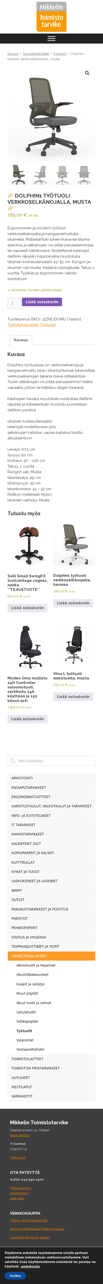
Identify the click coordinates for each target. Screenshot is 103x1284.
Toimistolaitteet (27, 1058)
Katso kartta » (20, 1135)
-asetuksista (30, 1266)
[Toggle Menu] (52, 38)
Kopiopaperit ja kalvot (33, 852)
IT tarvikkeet (24, 824)
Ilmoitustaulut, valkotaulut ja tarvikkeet (52, 806)
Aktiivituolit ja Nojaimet (36, 965)
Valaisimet (25, 1040)
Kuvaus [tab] (21, 340)
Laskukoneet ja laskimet (35, 880)
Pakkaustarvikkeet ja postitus (40, 909)
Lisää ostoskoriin (42, 302)
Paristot (20, 918)
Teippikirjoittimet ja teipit (35, 946)
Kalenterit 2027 (26, 843)
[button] (87, 73)
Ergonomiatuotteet (31, 796)
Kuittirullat (23, 862)
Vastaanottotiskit (30, 1049)
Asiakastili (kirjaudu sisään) (30, 1237)
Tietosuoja (18, 1157)
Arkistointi (22, 778)
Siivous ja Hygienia (29, 937)
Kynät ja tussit (26, 871)
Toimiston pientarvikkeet (36, 1068)
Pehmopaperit (25, 927)
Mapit (17, 890)
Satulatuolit (26, 1012)
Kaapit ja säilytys (30, 984)
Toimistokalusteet (35, 54)
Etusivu (13, 54)
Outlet (18, 899)
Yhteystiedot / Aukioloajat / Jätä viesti (21, 1193)
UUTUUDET (21, 1077)
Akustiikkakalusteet (32, 974)
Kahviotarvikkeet (28, 834)
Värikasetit (22, 1096)
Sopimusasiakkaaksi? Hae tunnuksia (37, 1229)
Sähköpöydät (27, 1021)
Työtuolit (59, 54)
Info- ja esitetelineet (31, 815)
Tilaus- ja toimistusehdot (29, 1220)
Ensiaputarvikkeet (29, 787)
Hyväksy (15, 1276)
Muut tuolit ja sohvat (33, 1002)
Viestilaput (22, 1086)
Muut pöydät (27, 993)
